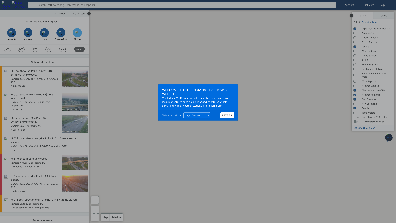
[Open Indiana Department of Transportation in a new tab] (5, 5)
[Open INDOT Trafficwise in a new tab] (17, 5)
